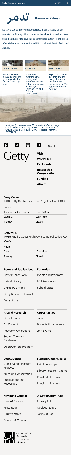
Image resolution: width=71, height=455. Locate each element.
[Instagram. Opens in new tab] (28, 145)
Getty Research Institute (13, 3)
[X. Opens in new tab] (17, 145)
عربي (57, 2)
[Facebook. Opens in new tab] (6, 145)
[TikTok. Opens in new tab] (39, 145)
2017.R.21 (10, 132)
